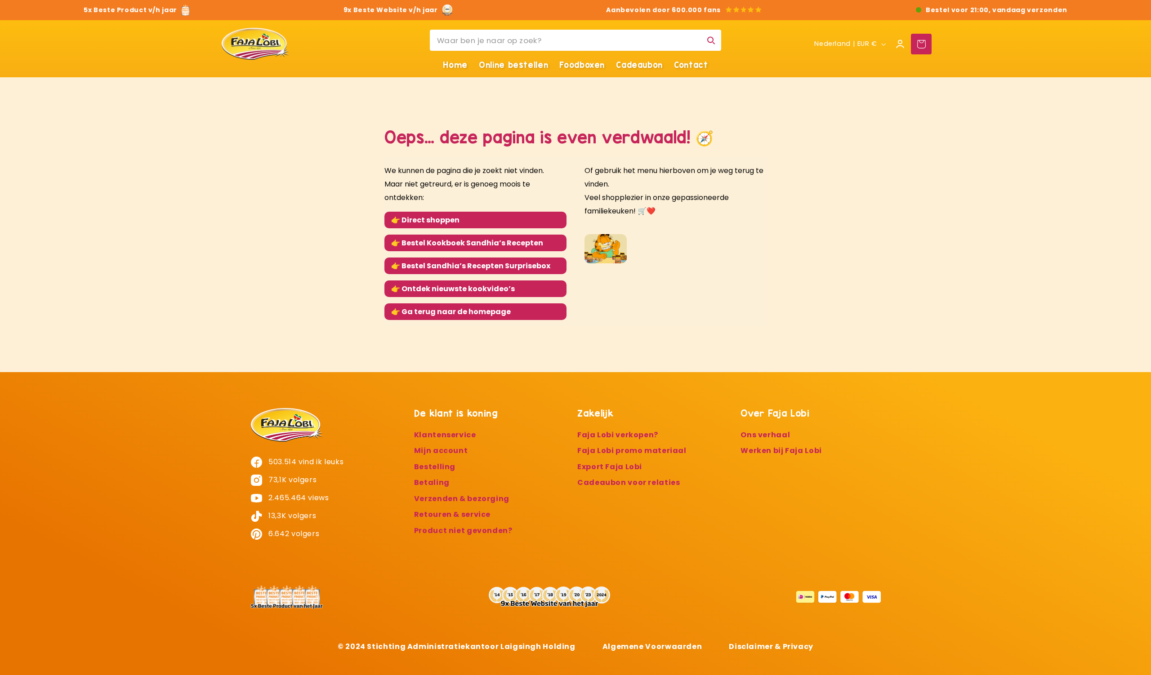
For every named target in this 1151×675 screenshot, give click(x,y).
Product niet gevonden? (463, 530)
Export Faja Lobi (609, 467)
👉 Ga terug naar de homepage (451, 311)
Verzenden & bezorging (461, 498)
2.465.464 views (298, 498)
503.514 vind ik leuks (305, 462)
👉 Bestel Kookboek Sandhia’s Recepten (467, 243)
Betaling (432, 483)
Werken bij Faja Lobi (781, 451)
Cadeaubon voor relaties (628, 483)
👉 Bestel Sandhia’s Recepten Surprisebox (470, 266)
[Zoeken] (710, 40)
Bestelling (434, 467)
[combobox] (575, 40)
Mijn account (441, 451)
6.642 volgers (293, 533)
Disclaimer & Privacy (771, 646)
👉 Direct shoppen (425, 220)
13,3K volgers (292, 516)
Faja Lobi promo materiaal (632, 451)
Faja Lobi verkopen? (617, 435)
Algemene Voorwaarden (652, 646)
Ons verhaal (765, 435)
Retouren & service (452, 515)
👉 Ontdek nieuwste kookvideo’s (453, 289)
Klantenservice (445, 435)
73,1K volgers (292, 480)
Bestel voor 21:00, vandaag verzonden (996, 9)
